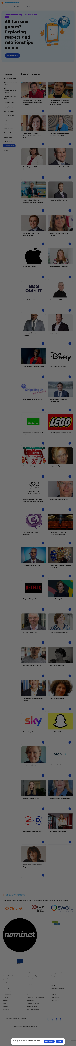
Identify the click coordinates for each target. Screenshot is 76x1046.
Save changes (51, 541)
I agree (59, 1041)
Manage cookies (49, 1041)
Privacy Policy (23, 540)
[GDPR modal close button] (55, 504)
